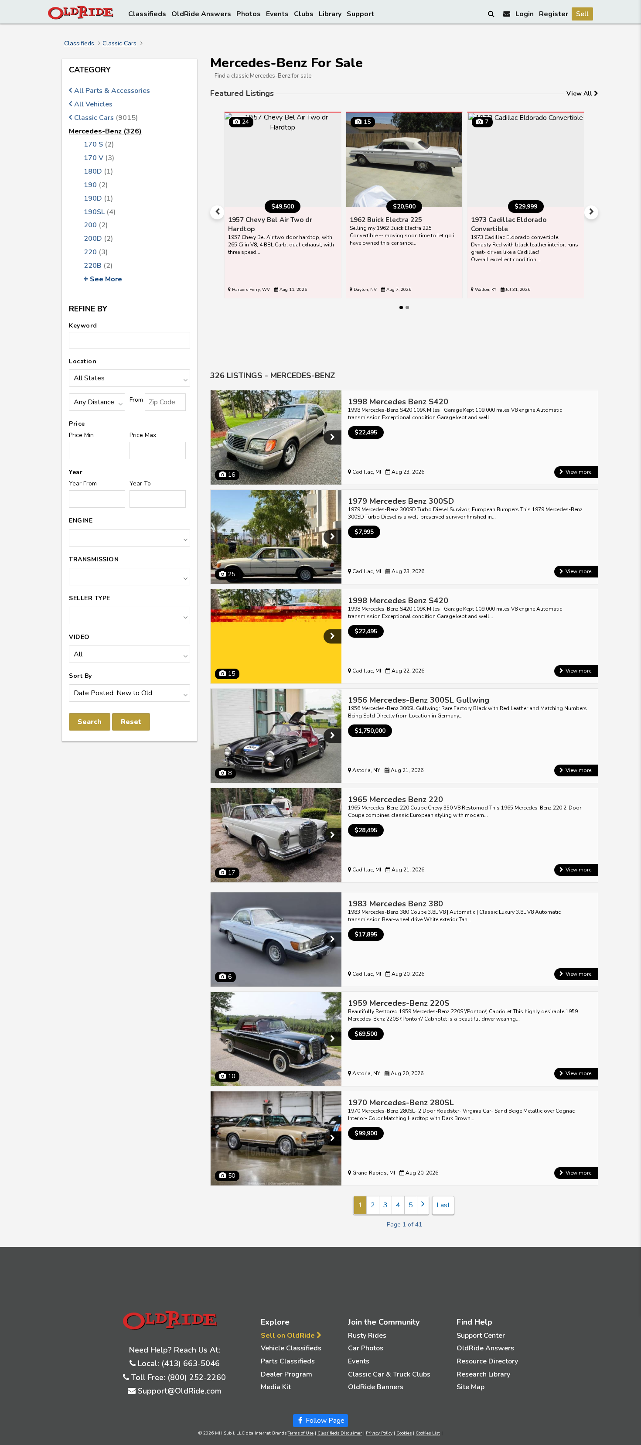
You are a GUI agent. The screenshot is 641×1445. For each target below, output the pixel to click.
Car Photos (365, 1348)
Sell (582, 14)
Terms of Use (301, 1433)
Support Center (481, 1335)
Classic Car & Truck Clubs (389, 1374)
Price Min (81, 435)
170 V (99, 158)
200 (96, 225)
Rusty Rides (367, 1335)
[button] (217, 212)
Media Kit (276, 1387)
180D (98, 171)
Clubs (304, 14)
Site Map (470, 1387)
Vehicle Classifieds (291, 1348)
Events (277, 14)
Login (524, 14)
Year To (140, 483)
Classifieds (147, 14)
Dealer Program (286, 1374)
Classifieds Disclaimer (339, 1433)
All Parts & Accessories (112, 91)
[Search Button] (492, 13)
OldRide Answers (201, 14)
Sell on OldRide (289, 1335)
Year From (83, 483)
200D (98, 238)
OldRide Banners (375, 1387)
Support (360, 14)
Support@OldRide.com (179, 1391)
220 (96, 252)
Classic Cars (119, 43)
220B (98, 265)
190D (98, 198)
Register (553, 14)
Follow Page (324, 1420)
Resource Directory (487, 1361)
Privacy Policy (379, 1433)
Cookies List (428, 1433)
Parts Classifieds (288, 1361)
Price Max (143, 435)
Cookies (404, 1433)
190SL (100, 212)
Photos (248, 14)
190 (96, 185)
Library (330, 14)
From (136, 400)
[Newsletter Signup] (506, 14)
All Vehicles (93, 104)
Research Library (483, 1374)
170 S (99, 144)
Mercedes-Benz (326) (105, 131)
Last (443, 1205)
